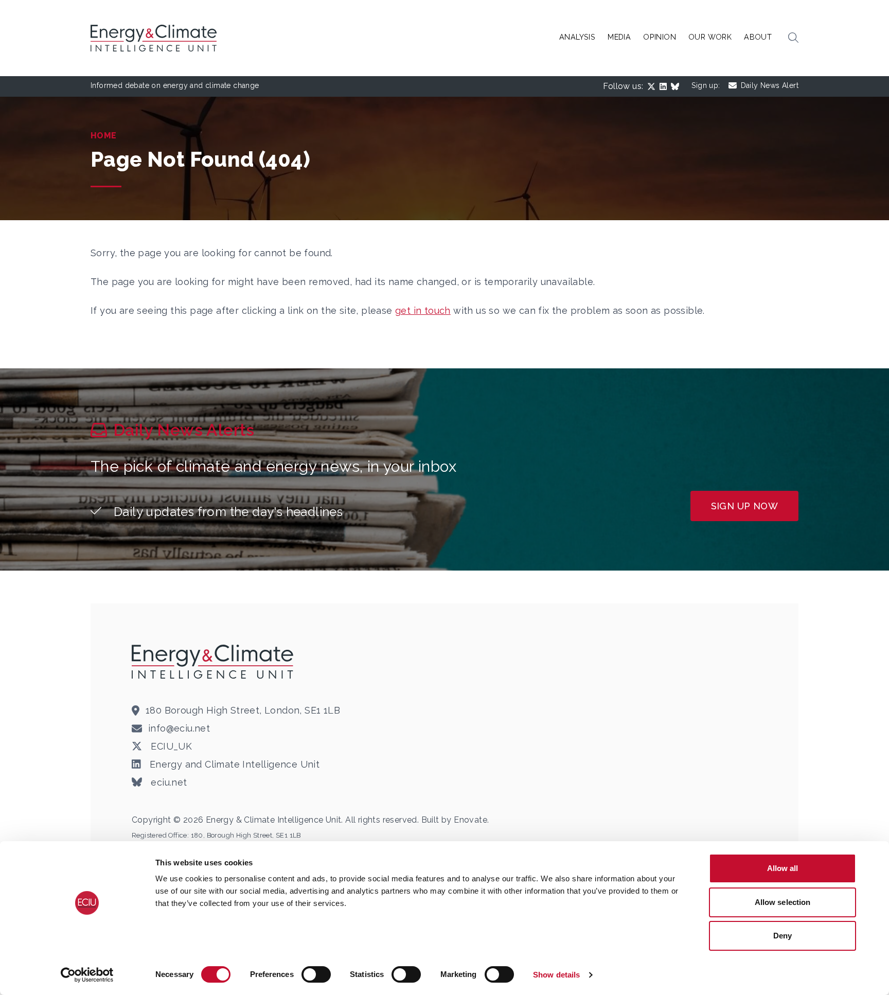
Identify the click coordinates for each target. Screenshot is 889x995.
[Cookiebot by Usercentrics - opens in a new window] (87, 975)
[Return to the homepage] (214, 662)
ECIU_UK (170, 746)
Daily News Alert (769, 85)
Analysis (577, 36)
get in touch (423, 310)
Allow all (782, 868)
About (758, 36)
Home (104, 135)
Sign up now (744, 506)
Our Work (710, 36)
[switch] (316, 974)
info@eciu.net (179, 728)
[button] (793, 38)
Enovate (470, 820)
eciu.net (167, 782)
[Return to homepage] (155, 38)
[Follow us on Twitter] (653, 86)
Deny (782, 935)
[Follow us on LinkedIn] (665, 86)
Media (619, 36)
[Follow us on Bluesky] (677, 86)
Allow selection (783, 902)
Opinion (659, 36)
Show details (556, 974)
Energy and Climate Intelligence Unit (233, 764)
